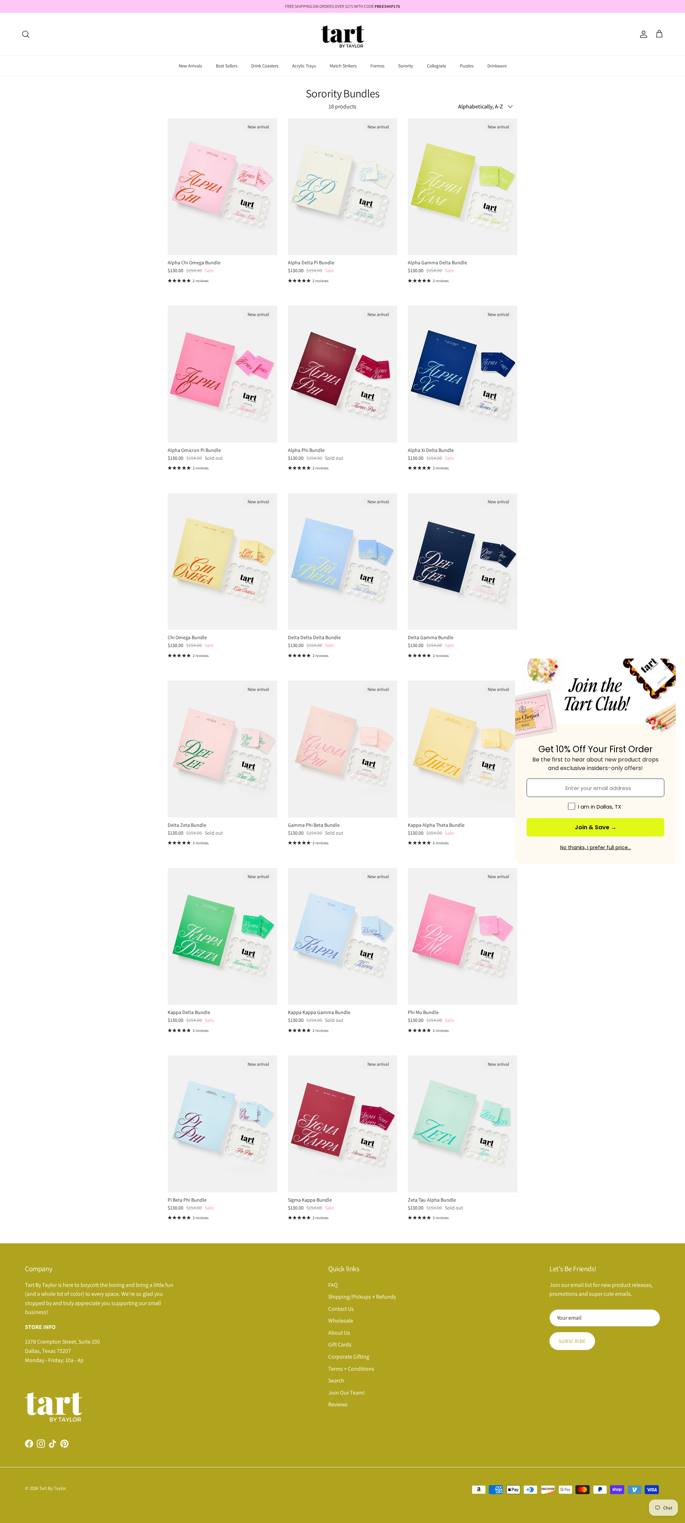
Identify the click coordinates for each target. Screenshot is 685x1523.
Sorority (405, 66)
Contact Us (341, 1309)
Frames (377, 66)
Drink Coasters (264, 66)
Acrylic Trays (304, 66)
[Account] (642, 34)
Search (336, 1380)
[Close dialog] (666, 668)
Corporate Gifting (348, 1356)
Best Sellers (226, 66)
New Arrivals (190, 66)
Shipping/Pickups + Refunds (362, 1296)
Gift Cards (339, 1344)
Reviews (337, 1404)
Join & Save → (595, 827)
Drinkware (497, 66)
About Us (339, 1332)
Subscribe (572, 1341)
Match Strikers (343, 66)
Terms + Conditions (351, 1368)
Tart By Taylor (52, 1488)
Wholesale (340, 1320)
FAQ (333, 1285)
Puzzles (466, 66)
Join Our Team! (346, 1392)
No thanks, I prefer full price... (595, 847)
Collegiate (436, 66)
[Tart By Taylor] (342, 34)
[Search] (25, 34)
